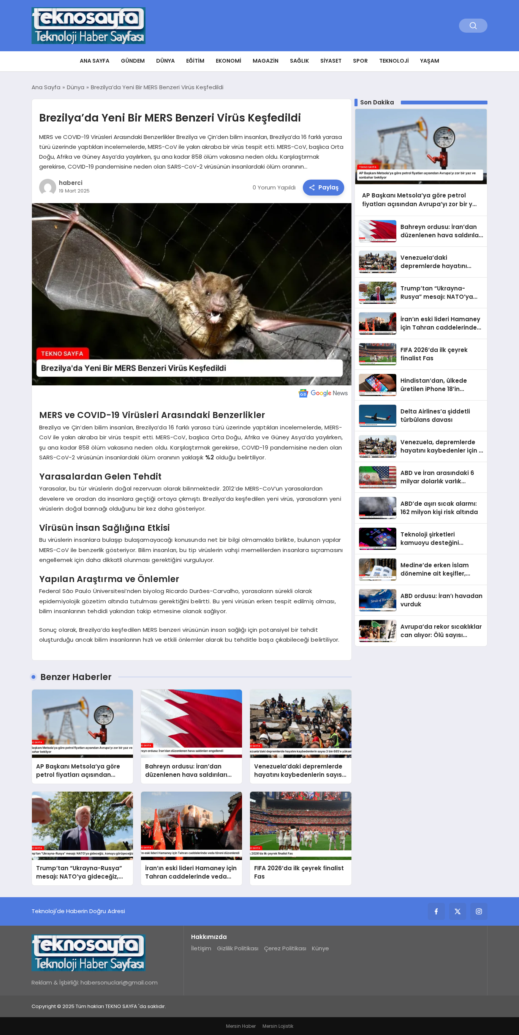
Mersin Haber (241, 1026)
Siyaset (331, 61)
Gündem (133, 61)
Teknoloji (394, 61)
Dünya (165, 61)
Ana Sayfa (94, 61)
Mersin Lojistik (278, 1026)
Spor (360, 61)
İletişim (201, 948)
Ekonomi (228, 61)
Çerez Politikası (285, 948)
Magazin (265, 61)
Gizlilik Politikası (237, 948)
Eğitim (195, 61)
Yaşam (429, 61)
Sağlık (299, 61)
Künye (320, 948)
